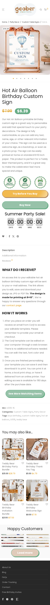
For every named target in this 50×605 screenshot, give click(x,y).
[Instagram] (7, 599)
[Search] (41, 9)
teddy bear (21, 419)
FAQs (4, 577)
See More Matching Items (25, 393)
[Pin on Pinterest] (18, 236)
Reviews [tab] (7, 260)
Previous (3, 50)
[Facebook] (2, 599)
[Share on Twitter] (13, 236)
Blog (4, 572)
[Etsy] (17, 599)
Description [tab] (8, 250)
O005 (12, 419)
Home (4, 22)
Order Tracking (9, 582)
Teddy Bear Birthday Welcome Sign (34, 507)
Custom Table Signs (30, 22)
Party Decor (14, 22)
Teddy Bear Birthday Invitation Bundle (8, 509)
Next (47, 50)
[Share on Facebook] (9, 236)
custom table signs (31, 415)
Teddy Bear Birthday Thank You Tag (34, 466)
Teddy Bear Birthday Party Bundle (10, 466)
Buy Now (25, 205)
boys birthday (14, 415)
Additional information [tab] (14, 255)
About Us (6, 567)
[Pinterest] (12, 599)
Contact (6, 587)
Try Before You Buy (25, 193)
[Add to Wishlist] (4, 236)
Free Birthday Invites (12, 592)
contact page (13, 305)
